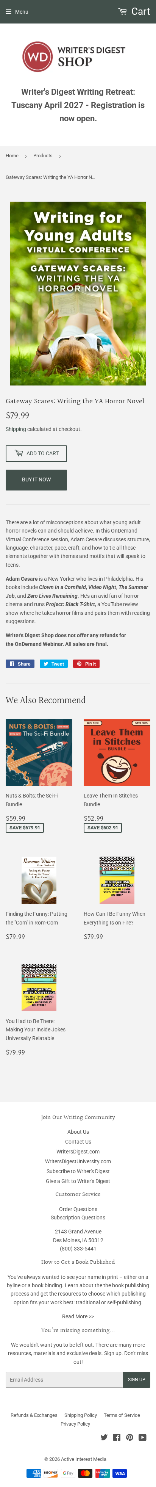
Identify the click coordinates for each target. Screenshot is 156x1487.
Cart (139, 11)
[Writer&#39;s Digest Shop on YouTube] (143, 1438)
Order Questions (78, 1209)
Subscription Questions (78, 1217)
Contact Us (78, 1142)
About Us (78, 1132)
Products (43, 155)
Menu (21, 12)
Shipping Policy (80, 1415)
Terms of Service (122, 1415)
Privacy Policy (75, 1424)
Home (12, 155)
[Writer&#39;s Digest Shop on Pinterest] (130, 1438)
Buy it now (36, 479)
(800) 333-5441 (78, 1249)
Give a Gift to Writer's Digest (78, 1181)
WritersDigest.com (78, 1152)
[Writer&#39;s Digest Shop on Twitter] (104, 1438)
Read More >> (78, 1316)
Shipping (16, 429)
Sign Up (136, 1379)
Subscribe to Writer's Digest (78, 1171)
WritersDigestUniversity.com (78, 1161)
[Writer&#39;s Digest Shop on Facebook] (117, 1438)
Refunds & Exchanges (34, 1415)
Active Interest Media (83, 1459)
